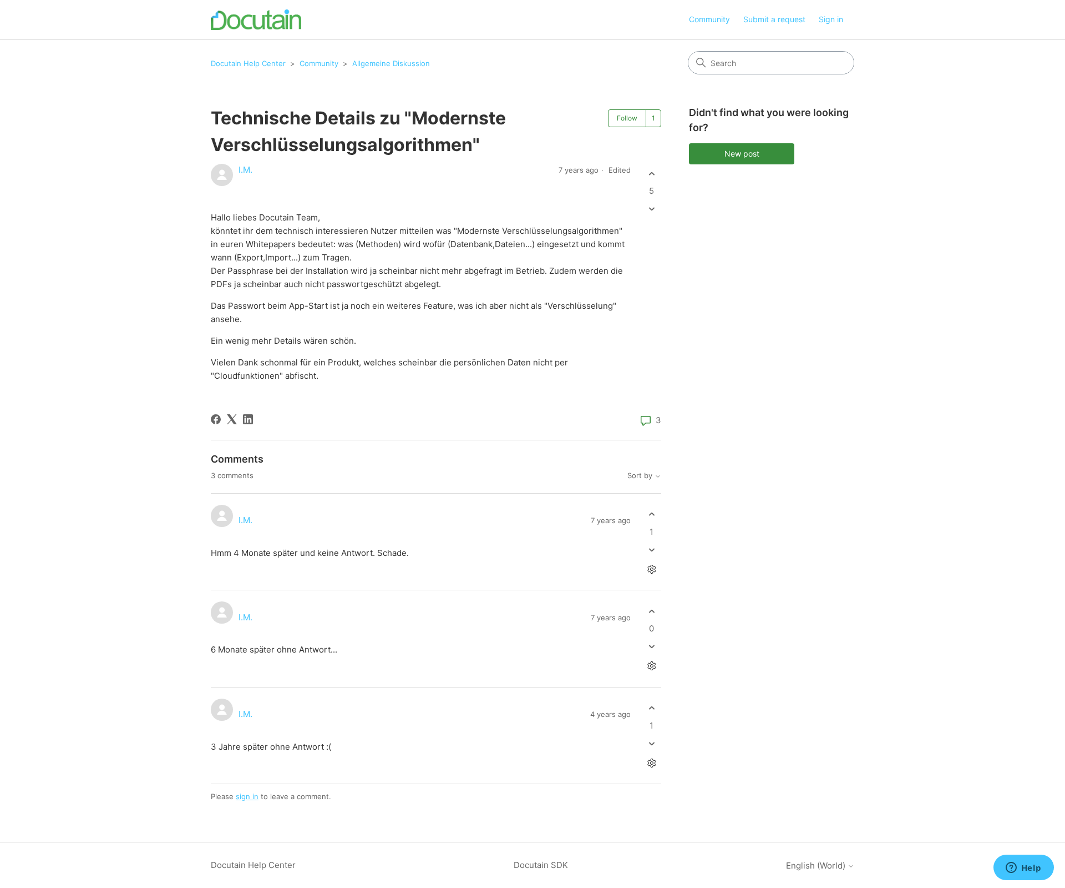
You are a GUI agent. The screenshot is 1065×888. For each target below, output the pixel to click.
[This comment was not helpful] (651, 549)
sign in (247, 796)
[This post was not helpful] (651, 209)
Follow (627, 118)
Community (709, 19)
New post (741, 153)
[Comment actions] (651, 569)
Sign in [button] (831, 19)
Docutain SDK (541, 865)
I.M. (245, 169)
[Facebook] (216, 419)
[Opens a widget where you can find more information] (1023, 868)
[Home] (256, 19)
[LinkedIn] (248, 419)
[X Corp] (232, 419)
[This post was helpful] (651, 173)
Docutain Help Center (248, 63)
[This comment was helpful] (651, 514)
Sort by (641, 475)
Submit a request (774, 19)
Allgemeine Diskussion (391, 63)
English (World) (817, 865)
